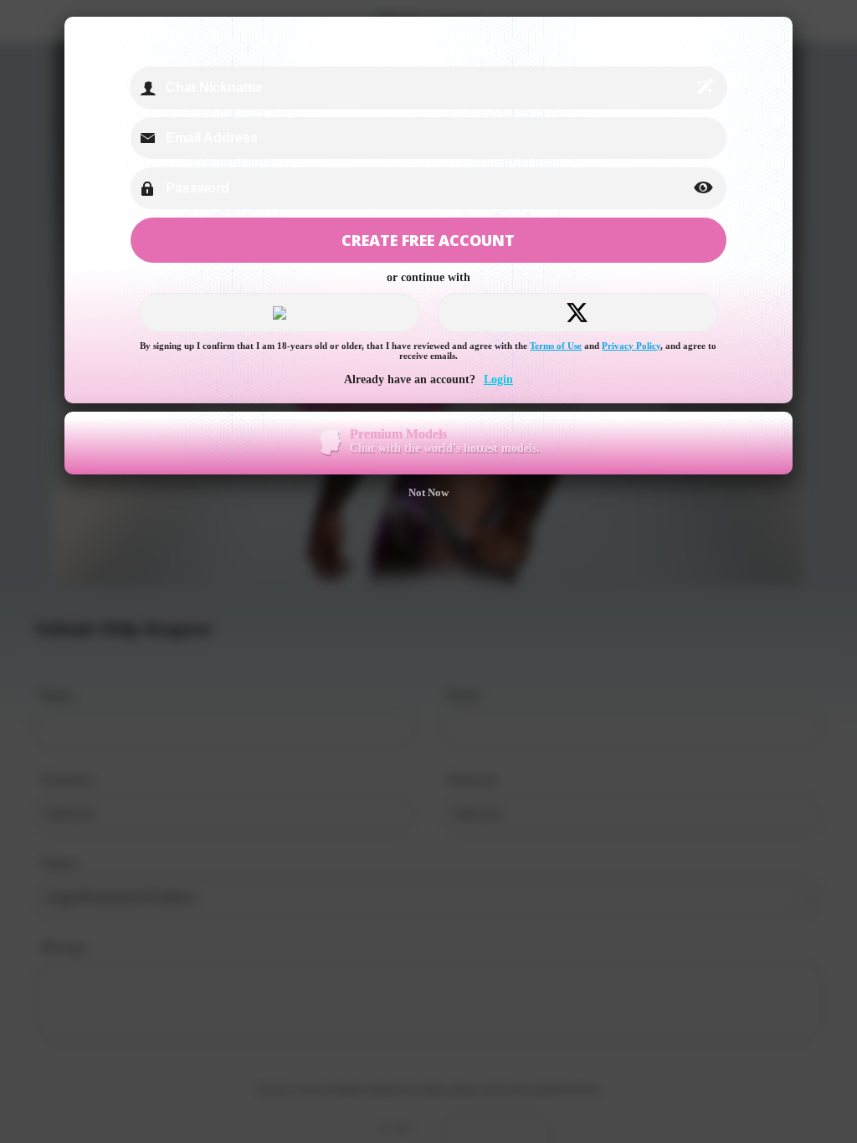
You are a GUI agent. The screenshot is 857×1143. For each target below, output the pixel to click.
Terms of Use (556, 346)
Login (498, 379)
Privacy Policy (631, 346)
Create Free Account (428, 240)
